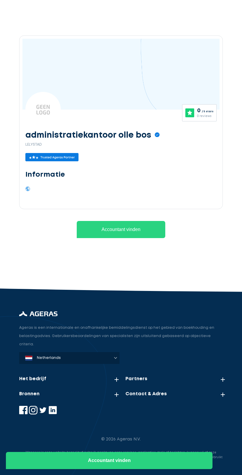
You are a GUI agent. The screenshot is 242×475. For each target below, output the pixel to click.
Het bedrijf (32, 379)
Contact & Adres (146, 394)
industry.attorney (54, 267)
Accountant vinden (121, 229)
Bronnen (29, 394)
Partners (136, 379)
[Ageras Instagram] (34, 413)
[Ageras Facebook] (24, 413)
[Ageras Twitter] (43, 413)
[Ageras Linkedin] (52, 413)
